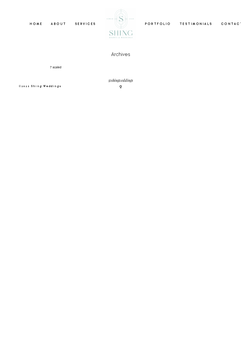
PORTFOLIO (158, 24)
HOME (36, 24)
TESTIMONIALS (196, 24)
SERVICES (85, 24)
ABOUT (58, 24)
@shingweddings (120, 81)
